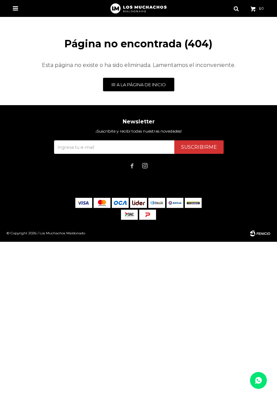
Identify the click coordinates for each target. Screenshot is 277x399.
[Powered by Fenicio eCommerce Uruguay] (260, 233)
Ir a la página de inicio (138, 84)
